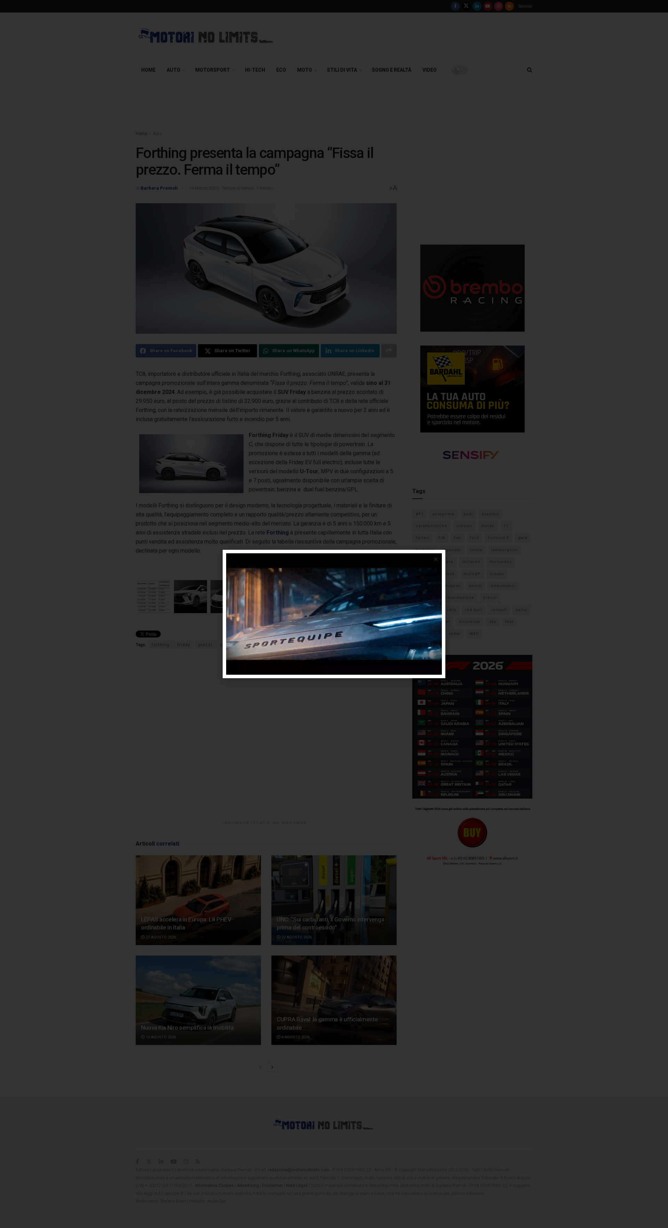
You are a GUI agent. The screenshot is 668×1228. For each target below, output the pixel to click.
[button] (435, 559)
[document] (334, 614)
